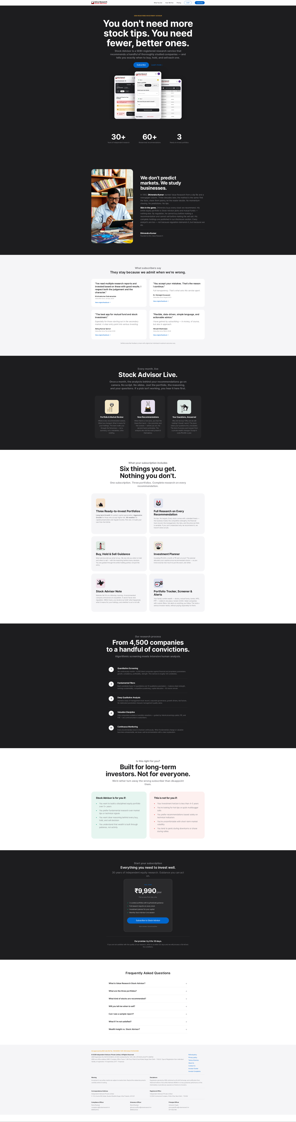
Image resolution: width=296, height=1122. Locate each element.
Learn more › (157, 65)
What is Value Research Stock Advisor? (127, 983)
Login (188, 2)
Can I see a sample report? (121, 1014)
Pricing (179, 3)
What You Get (158, 3)
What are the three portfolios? (123, 991)
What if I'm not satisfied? (120, 1021)
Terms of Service (193, 1060)
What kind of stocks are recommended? (127, 998)
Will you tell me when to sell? (122, 1006)
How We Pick (169, 3)
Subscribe (200, 3)
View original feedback (102, 302)
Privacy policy (192, 1057)
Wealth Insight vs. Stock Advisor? (124, 1029)
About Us (191, 1063)
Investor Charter (193, 1068)
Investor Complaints (194, 1071)
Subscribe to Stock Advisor (148, 920)
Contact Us (191, 1066)
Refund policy (192, 1055)
